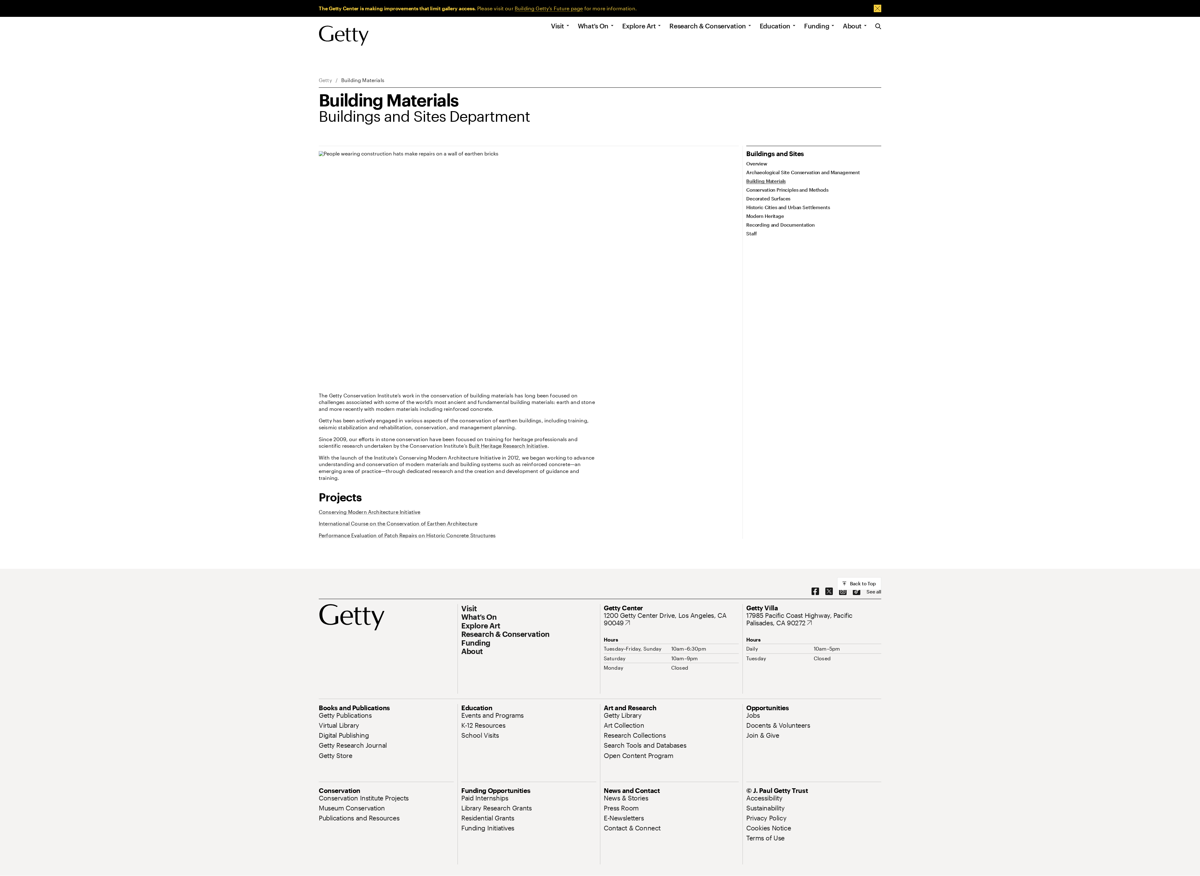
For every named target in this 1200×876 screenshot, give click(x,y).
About (852, 26)
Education (775, 26)
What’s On (593, 26)
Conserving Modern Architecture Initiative (370, 512)
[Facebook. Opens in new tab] (815, 592)
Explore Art (639, 26)
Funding (816, 26)
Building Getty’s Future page (549, 8)
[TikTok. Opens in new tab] (856, 592)
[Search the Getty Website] (878, 26)
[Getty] (344, 36)
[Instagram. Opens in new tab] (843, 592)
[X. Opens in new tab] (829, 592)
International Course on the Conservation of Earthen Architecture (398, 523)
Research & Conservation (707, 26)
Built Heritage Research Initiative (508, 446)
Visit (557, 26)
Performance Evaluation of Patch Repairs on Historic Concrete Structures (407, 535)
